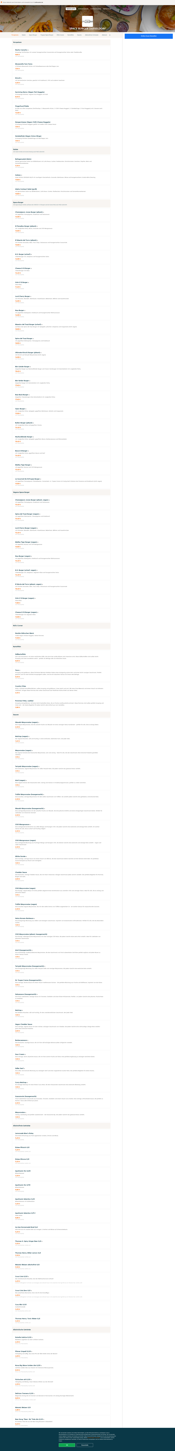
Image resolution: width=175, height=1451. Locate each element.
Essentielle (84, 1445)
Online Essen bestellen (149, 36)
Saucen (79, 35)
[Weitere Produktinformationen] (28, 50)
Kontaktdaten (95, 9)
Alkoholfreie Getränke (91, 35)
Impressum (107, 9)
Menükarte (71, 9)
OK (67, 1445)
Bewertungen (83, 9)
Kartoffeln (71, 35)
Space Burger (33, 35)
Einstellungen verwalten (94, 1437)
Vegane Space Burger (46, 35)
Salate (24, 35)
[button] (110, 35)
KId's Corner (60, 35)
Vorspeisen (14, 35)
